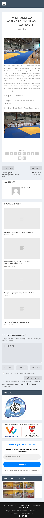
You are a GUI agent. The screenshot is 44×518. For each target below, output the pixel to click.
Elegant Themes (24, 505)
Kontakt (30, 513)
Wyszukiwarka (22, 511)
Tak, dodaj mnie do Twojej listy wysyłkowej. (19, 373)
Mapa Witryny (11, 511)
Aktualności (33, 511)
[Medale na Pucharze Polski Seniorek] (22, 218)
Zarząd (23, 513)
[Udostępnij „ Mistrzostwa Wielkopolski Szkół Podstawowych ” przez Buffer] (33, 154)
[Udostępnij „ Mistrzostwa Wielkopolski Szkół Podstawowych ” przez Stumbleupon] (37, 154)
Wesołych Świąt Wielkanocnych (16, 322)
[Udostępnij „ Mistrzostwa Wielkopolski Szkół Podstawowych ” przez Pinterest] (24, 154)
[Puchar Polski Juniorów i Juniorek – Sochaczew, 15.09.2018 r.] (22, 248)
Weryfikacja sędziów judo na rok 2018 (19, 293)
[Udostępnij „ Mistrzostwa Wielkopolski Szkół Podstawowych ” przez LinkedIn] (28, 154)
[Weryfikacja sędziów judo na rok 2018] (22, 279)
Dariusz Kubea (26, 188)
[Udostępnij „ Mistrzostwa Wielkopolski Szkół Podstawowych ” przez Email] (20, 158)
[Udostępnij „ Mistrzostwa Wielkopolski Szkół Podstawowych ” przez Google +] (15, 154)
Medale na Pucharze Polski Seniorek (18, 232)
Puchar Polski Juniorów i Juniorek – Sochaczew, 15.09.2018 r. (18, 262)
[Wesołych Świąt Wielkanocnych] (22, 308)
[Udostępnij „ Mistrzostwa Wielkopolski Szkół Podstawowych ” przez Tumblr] (20, 154)
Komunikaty (15, 513)
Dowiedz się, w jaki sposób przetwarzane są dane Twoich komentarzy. (21, 384)
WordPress (24, 508)
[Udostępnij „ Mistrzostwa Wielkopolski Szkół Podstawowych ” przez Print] (24, 158)
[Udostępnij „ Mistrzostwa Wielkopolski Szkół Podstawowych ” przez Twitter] (11, 154)
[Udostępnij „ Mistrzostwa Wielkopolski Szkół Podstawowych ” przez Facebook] (7, 154)
